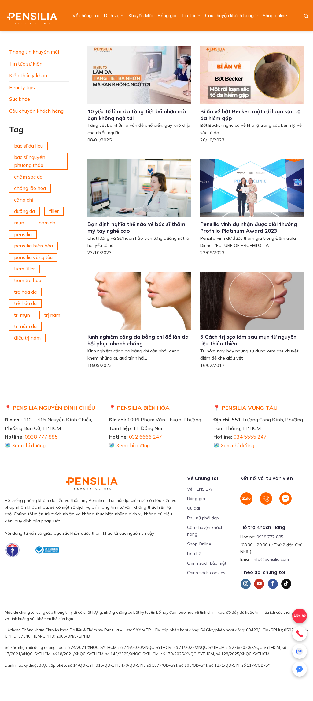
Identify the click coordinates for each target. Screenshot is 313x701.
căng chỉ (23, 200)
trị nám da (25, 326)
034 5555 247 (250, 437)
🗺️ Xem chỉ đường (25, 445)
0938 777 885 (41, 437)
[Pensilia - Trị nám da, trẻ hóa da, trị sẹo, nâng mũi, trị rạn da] (33, 15)
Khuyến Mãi (140, 15)
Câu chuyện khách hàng (229, 15)
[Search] (306, 16)
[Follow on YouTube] (259, 584)
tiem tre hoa (27, 280)
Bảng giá (166, 15)
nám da (47, 223)
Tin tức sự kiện (25, 64)
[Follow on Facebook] (273, 584)
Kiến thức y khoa (28, 75)
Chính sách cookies (206, 572)
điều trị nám (27, 338)
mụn (19, 223)
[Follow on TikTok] (286, 584)
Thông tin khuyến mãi (34, 52)
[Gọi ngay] (299, 633)
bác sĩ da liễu (28, 146)
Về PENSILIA (199, 489)
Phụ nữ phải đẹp (203, 518)
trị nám (52, 315)
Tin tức (188, 15)
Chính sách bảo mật (206, 563)
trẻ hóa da (25, 303)
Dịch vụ (112, 15)
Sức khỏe (19, 99)
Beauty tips (22, 87)
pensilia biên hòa (33, 246)
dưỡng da (24, 211)
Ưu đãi (193, 508)
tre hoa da (25, 292)
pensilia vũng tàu (33, 257)
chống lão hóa (30, 188)
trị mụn (22, 315)
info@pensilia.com (271, 559)
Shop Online (199, 544)
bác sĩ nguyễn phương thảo (29, 161)
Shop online (275, 15)
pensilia (23, 234)
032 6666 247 (145, 437)
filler (54, 211)
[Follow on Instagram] (246, 584)
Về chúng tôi (85, 15)
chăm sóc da (28, 177)
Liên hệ (194, 553)
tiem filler (24, 269)
